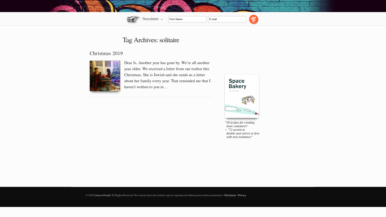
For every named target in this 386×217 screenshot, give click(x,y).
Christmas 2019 (106, 53)
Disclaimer (230, 195)
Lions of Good (102, 195)
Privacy (242, 195)
